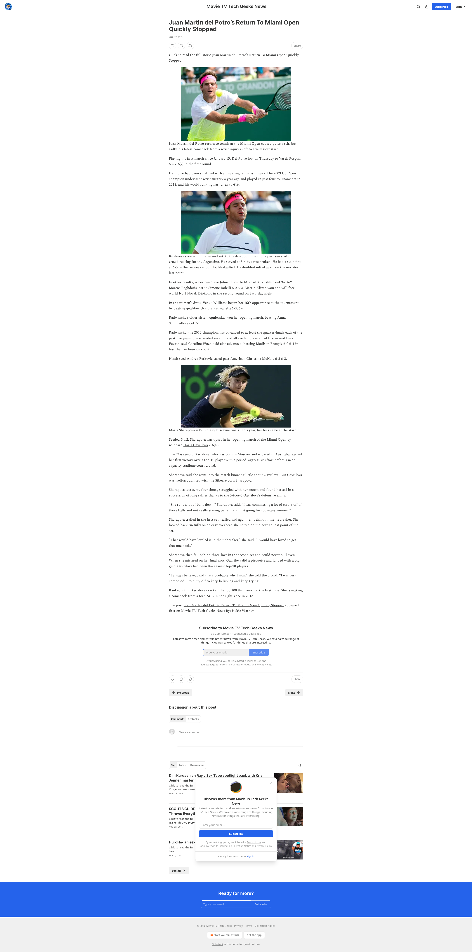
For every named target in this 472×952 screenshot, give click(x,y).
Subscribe (441, 6)
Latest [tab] (183, 765)
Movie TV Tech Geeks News (203, 610)
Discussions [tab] (197, 765)
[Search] (418, 6)
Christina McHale (260, 358)
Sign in (460, 6)
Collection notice (265, 925)
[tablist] (185, 719)
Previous (183, 692)
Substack (217, 944)
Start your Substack (226, 935)
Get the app (254, 935)
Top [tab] (173, 765)
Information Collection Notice (235, 846)
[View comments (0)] (181, 45)
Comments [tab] (177, 719)
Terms (249, 925)
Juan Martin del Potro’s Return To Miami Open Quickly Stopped (233, 605)
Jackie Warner (243, 610)
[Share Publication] (426, 6)
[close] (271, 783)
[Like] (172, 45)
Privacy (238, 925)
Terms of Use (254, 842)
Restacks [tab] (193, 719)
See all (176, 870)
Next (291, 692)
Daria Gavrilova (195, 445)
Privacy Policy (263, 846)
